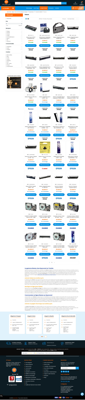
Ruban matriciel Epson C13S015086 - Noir (73, 246)
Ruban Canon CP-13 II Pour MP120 (45, 157)
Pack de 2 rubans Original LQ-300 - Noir (31, 157)
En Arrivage (45, 102)
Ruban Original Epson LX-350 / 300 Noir (31, 127)
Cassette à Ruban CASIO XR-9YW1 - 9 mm (58, 216)
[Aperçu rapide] (31, 28)
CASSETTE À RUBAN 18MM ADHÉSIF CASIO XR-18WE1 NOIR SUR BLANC (58, 246)
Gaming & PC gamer (65, 388)
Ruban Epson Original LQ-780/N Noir (45, 246)
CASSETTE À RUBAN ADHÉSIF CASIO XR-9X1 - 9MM (31, 216)
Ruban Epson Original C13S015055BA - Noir (73, 157)
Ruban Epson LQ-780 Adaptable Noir (73, 127)
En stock (30, 42)
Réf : (29, 35)
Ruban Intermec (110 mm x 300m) (31, 97)
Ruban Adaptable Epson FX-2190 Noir (44, 187)
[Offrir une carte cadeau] (14, 82)
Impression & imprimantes (67, 389)
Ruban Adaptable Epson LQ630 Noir (72, 38)
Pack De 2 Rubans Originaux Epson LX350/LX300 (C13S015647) (73, 67)
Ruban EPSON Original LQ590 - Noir (31, 187)
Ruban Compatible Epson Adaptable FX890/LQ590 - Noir (59, 97)
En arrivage (45, 251)
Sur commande (31, 131)
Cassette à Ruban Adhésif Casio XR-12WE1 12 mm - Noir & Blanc (31, 246)
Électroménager (64, 392)
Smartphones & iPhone (66, 387)
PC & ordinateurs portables (67, 386)
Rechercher (64, 3)
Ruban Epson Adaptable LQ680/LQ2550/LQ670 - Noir (44, 38)
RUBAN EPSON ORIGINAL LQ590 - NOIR (59, 157)
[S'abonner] (77, 368)
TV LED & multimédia (65, 391)
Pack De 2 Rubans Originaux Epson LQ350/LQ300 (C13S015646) (73, 187)
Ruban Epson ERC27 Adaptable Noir (30, 38)
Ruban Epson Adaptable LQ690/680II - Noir (30, 67)
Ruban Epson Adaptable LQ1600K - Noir (44, 127)
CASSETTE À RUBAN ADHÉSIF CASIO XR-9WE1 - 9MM (45, 216)
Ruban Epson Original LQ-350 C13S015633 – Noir (59, 127)
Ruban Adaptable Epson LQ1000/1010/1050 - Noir (44, 67)
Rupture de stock (73, 131)
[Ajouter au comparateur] (29, 28)
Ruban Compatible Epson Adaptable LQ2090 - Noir (73, 97)
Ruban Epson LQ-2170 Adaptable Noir (59, 67)
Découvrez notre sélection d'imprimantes (47, 274)
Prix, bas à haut (71, 18)
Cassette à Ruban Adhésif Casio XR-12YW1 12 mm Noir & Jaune (73, 216)
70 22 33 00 (65, 381)
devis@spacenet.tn (13, 385)
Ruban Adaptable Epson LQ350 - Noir (44, 97)
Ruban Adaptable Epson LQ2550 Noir (58, 38)
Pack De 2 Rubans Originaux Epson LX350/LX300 (59, 187)
